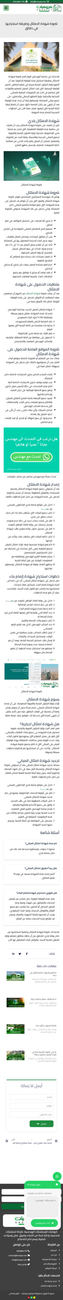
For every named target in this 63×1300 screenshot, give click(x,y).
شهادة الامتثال (33, 293)
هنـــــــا (45, 509)
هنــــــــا (45, 789)
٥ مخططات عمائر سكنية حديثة (43, 999)
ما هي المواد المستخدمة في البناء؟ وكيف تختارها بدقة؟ (44, 1053)
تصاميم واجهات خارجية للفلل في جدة (43, 974)
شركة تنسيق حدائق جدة (46, 1025)
